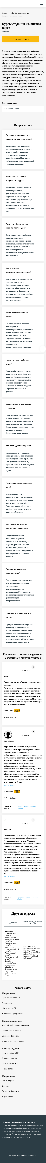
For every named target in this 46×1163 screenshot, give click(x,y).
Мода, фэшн (10, 975)
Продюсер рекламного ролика (26, 807)
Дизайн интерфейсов (10, 962)
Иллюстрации (10, 937)
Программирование (11, 997)
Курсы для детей (10, 1048)
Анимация (9, 931)
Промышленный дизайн (11, 958)
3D (6, 929)
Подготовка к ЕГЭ (10, 1063)
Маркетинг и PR (9, 1008)
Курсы (4, 13)
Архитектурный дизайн (11, 944)
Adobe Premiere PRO (31, 952)
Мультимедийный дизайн (12, 950)
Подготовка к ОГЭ (10, 1053)
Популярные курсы (12, 1021)
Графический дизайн (10, 934)
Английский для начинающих (15, 1025)
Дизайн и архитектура (20, 13)
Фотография (8, 1080)
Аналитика (7, 1003)
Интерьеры (9, 947)
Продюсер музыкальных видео (27, 899)
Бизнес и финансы (10, 1036)
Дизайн (5, 1086)
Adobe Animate (29, 954)
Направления (8, 993)
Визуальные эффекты (32, 948)
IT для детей (7, 1068)
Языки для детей (9, 1058)
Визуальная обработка (10, 966)
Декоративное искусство (11, 970)
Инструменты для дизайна (12, 940)
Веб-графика (10, 973)
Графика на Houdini (31, 956)
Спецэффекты (29, 946)
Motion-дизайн (29, 950)
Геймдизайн (28, 958)
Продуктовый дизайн (10, 954)
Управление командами (13, 1041)
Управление (7, 1096)
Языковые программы (12, 1013)
